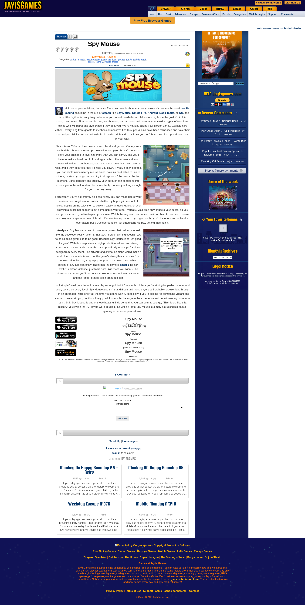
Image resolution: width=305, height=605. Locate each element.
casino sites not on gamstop (268, 28)
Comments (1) (115, 65)
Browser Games (146, 551)
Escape (194, 14)
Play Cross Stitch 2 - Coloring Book (218, 121)
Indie (269, 9)
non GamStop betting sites (291, 28)
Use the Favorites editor (222, 240)
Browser (165, 9)
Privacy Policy (114, 591)
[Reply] (181, 408)
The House (131, 557)
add (223, 228)
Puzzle (226, 14)
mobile (136, 59)
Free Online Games (104, 551)
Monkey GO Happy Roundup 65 (155, 467)
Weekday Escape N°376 (89, 503)
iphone (121, 59)
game (104, 59)
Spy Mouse (124, 112)
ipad (114, 59)
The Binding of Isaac (173, 557)
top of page (135, 449)
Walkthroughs (257, 14)
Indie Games (184, 551)
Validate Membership (268, 2)
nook (143, 59)
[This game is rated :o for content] (188, 66)
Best (168, 14)
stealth (107, 62)
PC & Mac (185, 9)
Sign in (116, 453)
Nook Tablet (166, 112)
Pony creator (195, 557)
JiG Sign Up (293, 2)
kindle (129, 59)
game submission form (185, 579)
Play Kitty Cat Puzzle (212, 161)
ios (109, 59)
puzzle (91, 62)
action (73, 59)
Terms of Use (133, 591)
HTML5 (220, 9)
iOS (181, 112)
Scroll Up (114, 441)
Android (153, 112)
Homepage (129, 441)
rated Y (124, 264)
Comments (287, 14)
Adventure (180, 14)
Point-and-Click (210, 14)
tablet (115, 62)
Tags (152, 8)
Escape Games (203, 551)
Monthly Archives (222, 250)
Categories (240, 14)
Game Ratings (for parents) (171, 591)
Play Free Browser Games (152, 20)
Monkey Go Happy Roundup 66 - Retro (89, 470)
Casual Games (126, 551)
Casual (254, 9)
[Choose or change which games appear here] (240, 219)
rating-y (99, 62)
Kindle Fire (139, 112)
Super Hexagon (149, 557)
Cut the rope (115, 557)
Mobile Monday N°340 (156, 503)
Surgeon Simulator (95, 557)
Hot (160, 14)
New (152, 14)
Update (123, 418)
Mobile (203, 9)
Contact (194, 591)
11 (85, 515)
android (81, 59)
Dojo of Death (213, 557)
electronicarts (93, 59)
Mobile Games (166, 551)
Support (272, 14)
